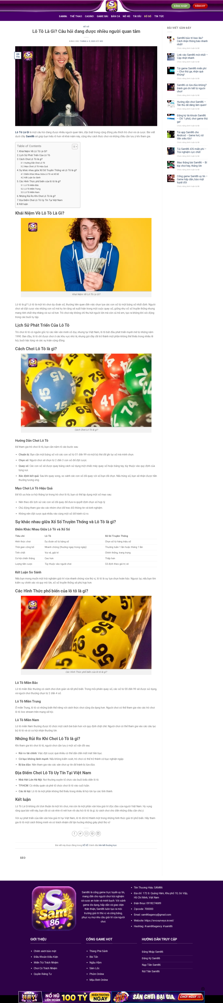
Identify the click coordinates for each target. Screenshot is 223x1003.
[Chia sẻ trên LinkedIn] (98, 833)
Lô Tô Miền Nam (32, 192)
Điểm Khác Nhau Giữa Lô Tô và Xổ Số (41, 174)
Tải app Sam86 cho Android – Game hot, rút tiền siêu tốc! (190, 135)
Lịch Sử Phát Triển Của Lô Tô (34, 155)
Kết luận (23, 204)
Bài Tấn (93, 956)
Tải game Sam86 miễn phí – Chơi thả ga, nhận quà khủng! (191, 71)
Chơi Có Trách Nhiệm (45, 968)
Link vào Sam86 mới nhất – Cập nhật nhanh (192, 56)
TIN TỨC (159, 16)
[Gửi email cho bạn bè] (86, 833)
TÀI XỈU (137, 16)
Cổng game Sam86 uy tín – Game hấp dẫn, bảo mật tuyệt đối (192, 179)
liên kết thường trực (108, 845)
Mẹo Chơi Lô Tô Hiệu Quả (36, 166)
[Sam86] (111, 6)
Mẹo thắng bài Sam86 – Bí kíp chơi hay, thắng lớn (192, 164)
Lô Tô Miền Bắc (31, 185)
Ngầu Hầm (95, 962)
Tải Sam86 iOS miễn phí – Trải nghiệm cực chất (191, 150)
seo (101, 41)
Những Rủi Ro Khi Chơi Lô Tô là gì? (37, 196)
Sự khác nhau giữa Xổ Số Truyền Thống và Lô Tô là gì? (48, 170)
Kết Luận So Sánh (32, 177)
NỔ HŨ (126, 16)
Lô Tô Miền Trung (32, 189)
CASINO (89, 16)
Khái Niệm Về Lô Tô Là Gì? (33, 151)
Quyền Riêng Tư (43, 974)
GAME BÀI (102, 16)
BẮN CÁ (115, 16)
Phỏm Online (96, 974)
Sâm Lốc (94, 968)
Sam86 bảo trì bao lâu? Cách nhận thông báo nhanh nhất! (192, 41)
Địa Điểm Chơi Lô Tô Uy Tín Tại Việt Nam (41, 200)
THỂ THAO (76, 16)
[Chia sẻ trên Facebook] (74, 833)
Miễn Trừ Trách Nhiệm (46, 962)
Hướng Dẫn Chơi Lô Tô (34, 163)
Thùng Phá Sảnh (98, 951)
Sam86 (63, 16)
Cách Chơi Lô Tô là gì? (31, 159)
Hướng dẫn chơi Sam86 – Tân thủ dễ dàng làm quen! (192, 103)
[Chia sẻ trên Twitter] (80, 833)
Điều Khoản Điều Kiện (46, 956)
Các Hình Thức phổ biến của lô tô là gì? (40, 181)
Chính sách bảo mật (45, 951)
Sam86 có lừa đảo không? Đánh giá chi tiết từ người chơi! (192, 88)
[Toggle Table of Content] (73, 146)
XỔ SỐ (147, 16)
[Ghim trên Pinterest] (92, 833)
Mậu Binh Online (98, 979)
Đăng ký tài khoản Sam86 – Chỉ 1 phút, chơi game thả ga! (192, 118)
